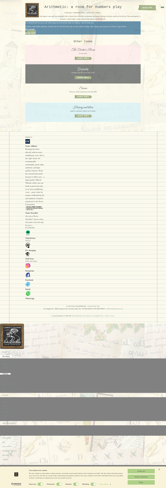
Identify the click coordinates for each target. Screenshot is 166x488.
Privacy (112, 316)
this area (5, 395)
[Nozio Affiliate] (27, 143)
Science (4, 370)
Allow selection (141, 477)
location (4, 399)
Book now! (30, 33)
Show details (104, 484)
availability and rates (9, 451)
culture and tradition (7, 415)
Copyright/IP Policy (98, 316)
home (4, 352)
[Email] (28, 286)
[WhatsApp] (28, 295)
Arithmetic (5, 374)
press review (6, 446)
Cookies (107, 316)
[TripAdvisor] (28, 235)
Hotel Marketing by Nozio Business (82, 316)
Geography (5, 367)
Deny (141, 482)
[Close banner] (159, 469)
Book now (147, 7)
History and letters (7, 363)
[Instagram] (28, 267)
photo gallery (7, 438)
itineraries (5, 427)
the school (6, 356)
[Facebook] (28, 277)
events (4, 430)
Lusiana (4, 402)
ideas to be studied (8, 423)
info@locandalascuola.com (114, 309)
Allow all (141, 471)
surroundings (5, 405)
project (4, 387)
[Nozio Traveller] (34, 210)
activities (4, 412)
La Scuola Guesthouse (32, 10)
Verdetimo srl (93, 306)
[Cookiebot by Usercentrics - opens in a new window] (16, 484)
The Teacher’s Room (8, 377)
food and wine (6, 409)
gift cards (5, 455)
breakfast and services (8, 384)
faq (3, 442)
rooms (4, 360)
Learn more (83, 58)
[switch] (59, 484)
